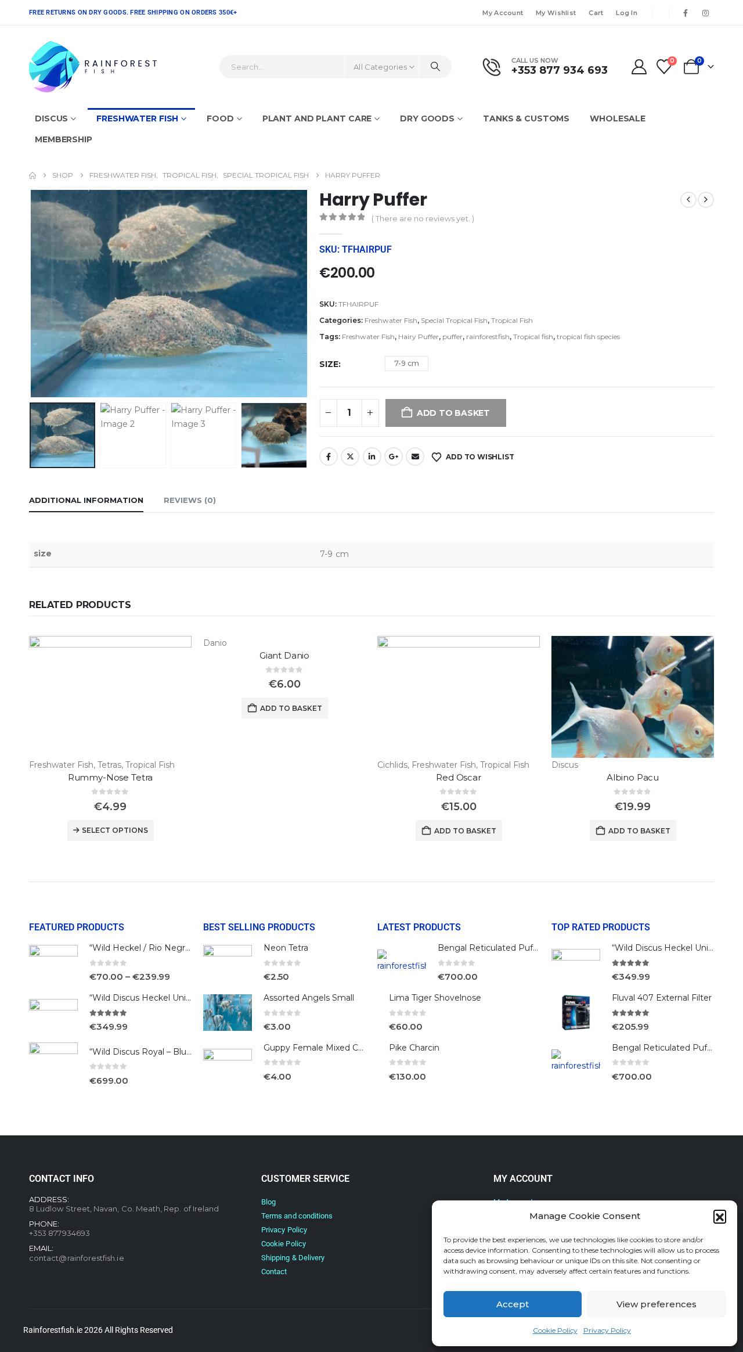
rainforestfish (488, 336)
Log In (626, 13)
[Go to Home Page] (32, 175)
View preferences (656, 1304)
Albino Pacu (633, 777)
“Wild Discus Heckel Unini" (142, 998)
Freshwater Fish (137, 118)
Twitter (350, 456)
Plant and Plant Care (317, 118)
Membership (63, 139)
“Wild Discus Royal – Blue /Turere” (157, 1052)
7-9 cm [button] (406, 363)
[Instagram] (705, 13)
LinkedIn (372, 456)
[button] (720, 1216)
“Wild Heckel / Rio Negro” (141, 948)
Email (415, 456)
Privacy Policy (607, 1330)
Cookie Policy (555, 1330)
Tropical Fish (512, 320)
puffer (452, 336)
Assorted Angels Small (309, 998)
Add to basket (291, 708)
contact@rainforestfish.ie (76, 1258)
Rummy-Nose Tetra (110, 777)
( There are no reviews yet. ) (423, 218)
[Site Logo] (93, 66)
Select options (115, 830)
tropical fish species (588, 336)
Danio (215, 643)
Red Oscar (458, 777)
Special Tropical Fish (454, 320)
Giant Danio (284, 655)
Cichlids (392, 765)
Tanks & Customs (526, 118)
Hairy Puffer (418, 336)
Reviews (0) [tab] (190, 500)
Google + (393, 456)
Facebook (328, 456)
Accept (512, 1304)
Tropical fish (533, 336)
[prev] (688, 200)
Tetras (109, 765)
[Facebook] (685, 13)
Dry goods (427, 118)
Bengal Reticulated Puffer (491, 948)
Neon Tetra (286, 948)
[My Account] (639, 66)
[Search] (435, 66)
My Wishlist (556, 13)
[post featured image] (110, 697)
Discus (51, 118)
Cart (596, 13)
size (328, 364)
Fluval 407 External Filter (662, 998)
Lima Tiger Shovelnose (435, 998)
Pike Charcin (414, 1047)
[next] (706, 200)
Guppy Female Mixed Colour (321, 1047)
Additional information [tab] (86, 500)
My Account (502, 13)
